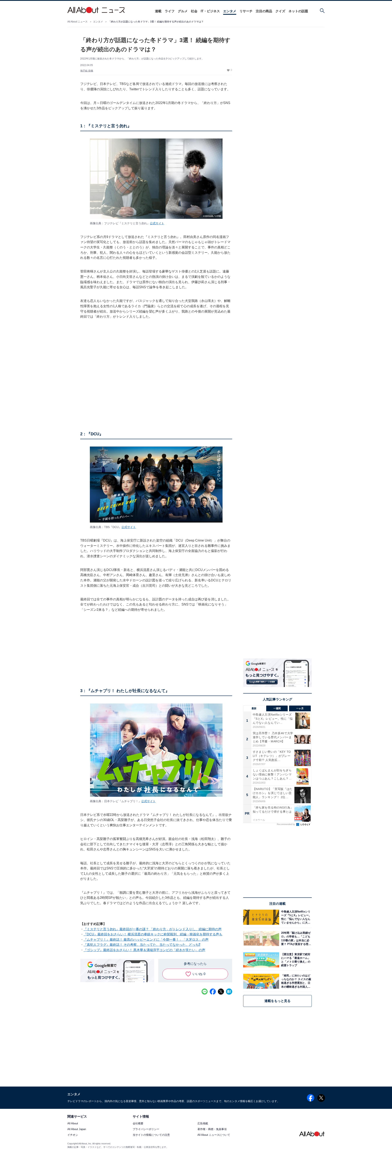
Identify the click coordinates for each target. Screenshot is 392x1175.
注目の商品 (264, 11)
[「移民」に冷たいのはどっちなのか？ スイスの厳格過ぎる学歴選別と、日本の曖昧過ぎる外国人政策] (295, 981)
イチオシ (72, 1135)
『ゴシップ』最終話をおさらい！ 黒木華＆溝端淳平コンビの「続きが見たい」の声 (144, 950)
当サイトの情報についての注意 (151, 1135)
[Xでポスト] (221, 991)
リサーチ (246, 11)
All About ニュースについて (213, 1135)
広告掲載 (202, 1123)
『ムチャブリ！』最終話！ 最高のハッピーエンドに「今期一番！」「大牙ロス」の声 (146, 939)
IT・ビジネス (210, 11)
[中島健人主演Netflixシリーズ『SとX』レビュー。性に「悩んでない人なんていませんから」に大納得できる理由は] (295, 917)
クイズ (280, 11)
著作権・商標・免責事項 (212, 1129)
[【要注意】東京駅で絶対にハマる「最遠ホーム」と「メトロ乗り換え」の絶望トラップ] (295, 959)
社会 (194, 11)
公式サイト (157, 223)
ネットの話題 (298, 11)
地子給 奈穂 (86, 70)
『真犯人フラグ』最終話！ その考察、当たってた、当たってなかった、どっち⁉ (142, 944)
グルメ (183, 11)
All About (72, 1123)
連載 (158, 11)
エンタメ (229, 11)
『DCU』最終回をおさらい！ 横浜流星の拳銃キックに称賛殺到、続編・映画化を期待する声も (153, 934)
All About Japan (76, 1129)
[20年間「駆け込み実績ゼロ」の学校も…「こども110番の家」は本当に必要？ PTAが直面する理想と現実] (295, 938)
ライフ (170, 11)
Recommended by (286, 824)
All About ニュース (77, 21)
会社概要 (138, 1123)
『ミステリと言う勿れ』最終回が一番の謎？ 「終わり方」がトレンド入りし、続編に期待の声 (153, 929)
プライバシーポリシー (146, 1129)
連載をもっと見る (277, 1001)
